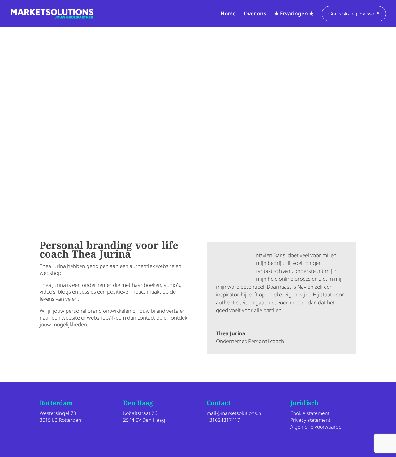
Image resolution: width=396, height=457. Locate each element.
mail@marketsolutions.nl (235, 413)
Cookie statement (309, 413)
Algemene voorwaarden (317, 426)
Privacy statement (310, 420)
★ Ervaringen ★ (294, 13)
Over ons (255, 13)
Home (228, 13)
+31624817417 (223, 420)
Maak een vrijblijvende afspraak (92, 344)
